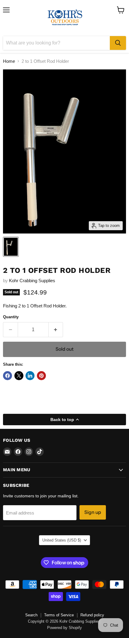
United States (61, 540)
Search (31, 615)
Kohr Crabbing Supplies (32, 280)
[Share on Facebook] (7, 375)
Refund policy (92, 615)
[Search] (118, 43)
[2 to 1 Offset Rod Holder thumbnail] (10, 246)
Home (9, 61)
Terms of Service (59, 615)
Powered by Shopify (64, 627)
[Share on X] (18, 375)
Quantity (11, 317)
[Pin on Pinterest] (41, 375)
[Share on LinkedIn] (30, 375)
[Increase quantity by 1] (56, 329)
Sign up (92, 512)
